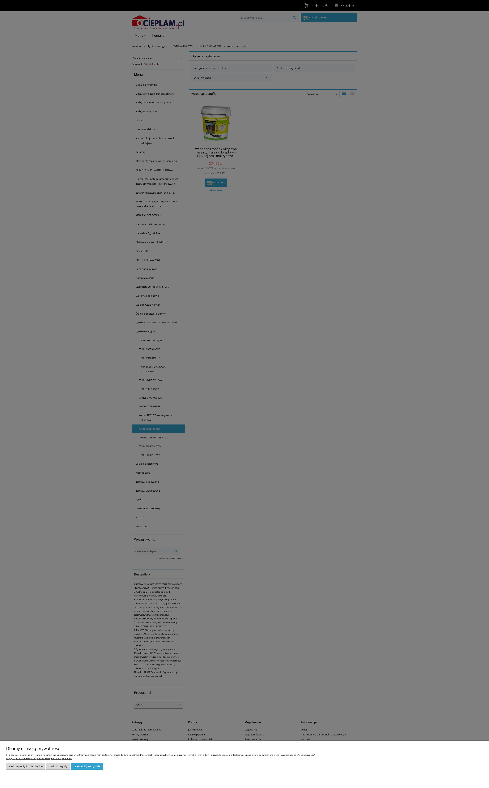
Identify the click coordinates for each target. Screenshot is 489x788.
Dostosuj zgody (58, 766)
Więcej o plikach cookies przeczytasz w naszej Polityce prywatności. (39, 758)
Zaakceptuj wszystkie (86, 766)
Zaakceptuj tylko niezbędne (26, 766)
